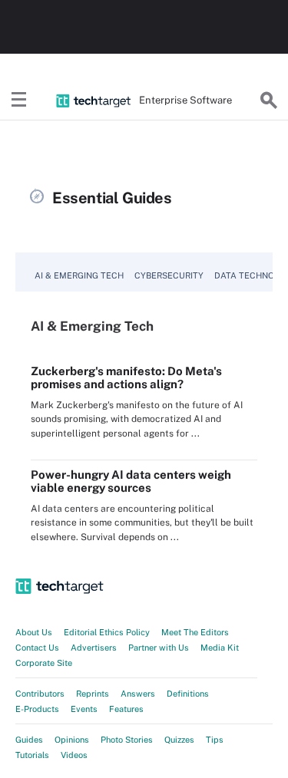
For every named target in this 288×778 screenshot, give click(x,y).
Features (126, 709)
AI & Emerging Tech (79, 275)
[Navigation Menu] (19, 100)
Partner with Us (158, 647)
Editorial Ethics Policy (107, 632)
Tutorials (32, 755)
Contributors (40, 693)
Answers (138, 693)
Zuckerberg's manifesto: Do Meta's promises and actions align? (126, 377)
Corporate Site (43, 663)
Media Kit (219, 647)
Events (84, 709)
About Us (33, 632)
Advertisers (94, 647)
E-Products (37, 709)
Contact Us (37, 647)
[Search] (269, 100)
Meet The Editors (195, 632)
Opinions (72, 739)
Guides (29, 739)
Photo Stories (127, 739)
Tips (214, 739)
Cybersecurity (169, 275)
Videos (74, 755)
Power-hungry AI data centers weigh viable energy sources (131, 481)
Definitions (188, 693)
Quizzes (179, 739)
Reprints (92, 693)
